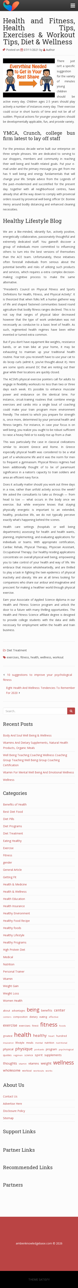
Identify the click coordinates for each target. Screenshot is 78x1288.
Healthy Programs (14, 942)
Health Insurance (14, 906)
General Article (12, 870)
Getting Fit (9, 877)
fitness (24, 657)
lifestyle (19, 1042)
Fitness (7, 855)
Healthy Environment (16, 913)
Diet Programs (12, 826)
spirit (39, 1055)
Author (50, 50)
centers (7, 1016)
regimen (18, 1055)
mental (39, 1042)
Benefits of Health (15, 804)
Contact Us (10, 1096)
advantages (18, 1010)
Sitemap (8, 1118)
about (6, 1010)
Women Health (12, 1000)
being (33, 1009)
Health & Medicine (15, 884)
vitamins (33, 1063)
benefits (46, 1010)
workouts (38, 1070)
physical (8, 1049)
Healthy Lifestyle (13, 935)
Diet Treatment (17, 650)
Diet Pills (8, 819)
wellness (45, 657)
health (35, 657)
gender (7, 862)
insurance (8, 1042)
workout (58, 657)
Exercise (8, 848)
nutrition (49, 1042)
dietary (33, 1017)
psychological (66, 1049)
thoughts (10, 1063)
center (59, 1010)
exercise (10, 1025)
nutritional (61, 1042)
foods (62, 1025)
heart (51, 1035)
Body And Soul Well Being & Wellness (27, 735)
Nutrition (8, 964)
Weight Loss (11, 993)
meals (29, 1042)
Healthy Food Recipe (16, 921)
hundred (61, 1036)
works (49, 1070)
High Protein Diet (14, 949)
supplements (53, 1055)
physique (24, 1048)
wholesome (11, 1070)
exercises (13, 657)
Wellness (8, 780)
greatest (7, 1036)
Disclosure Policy (14, 1111)
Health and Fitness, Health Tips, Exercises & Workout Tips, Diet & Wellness (39, 31)
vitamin (23, 1063)
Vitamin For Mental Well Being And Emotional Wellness (38, 772)
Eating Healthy (12, 841)
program (51, 1049)
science (28, 1055)
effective (53, 1016)
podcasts (39, 1049)
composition (20, 1016)
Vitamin (8, 979)
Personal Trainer (13, 971)
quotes (7, 1055)
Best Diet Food (13, 812)
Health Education (14, 899)
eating (43, 1017)
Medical (8, 957)
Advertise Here (12, 1103)
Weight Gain (11, 986)
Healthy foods (12, 928)
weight (46, 1063)
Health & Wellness (15, 891)
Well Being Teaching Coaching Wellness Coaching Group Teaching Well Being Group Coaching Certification (35, 760)
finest (35, 1025)
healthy (40, 1035)
